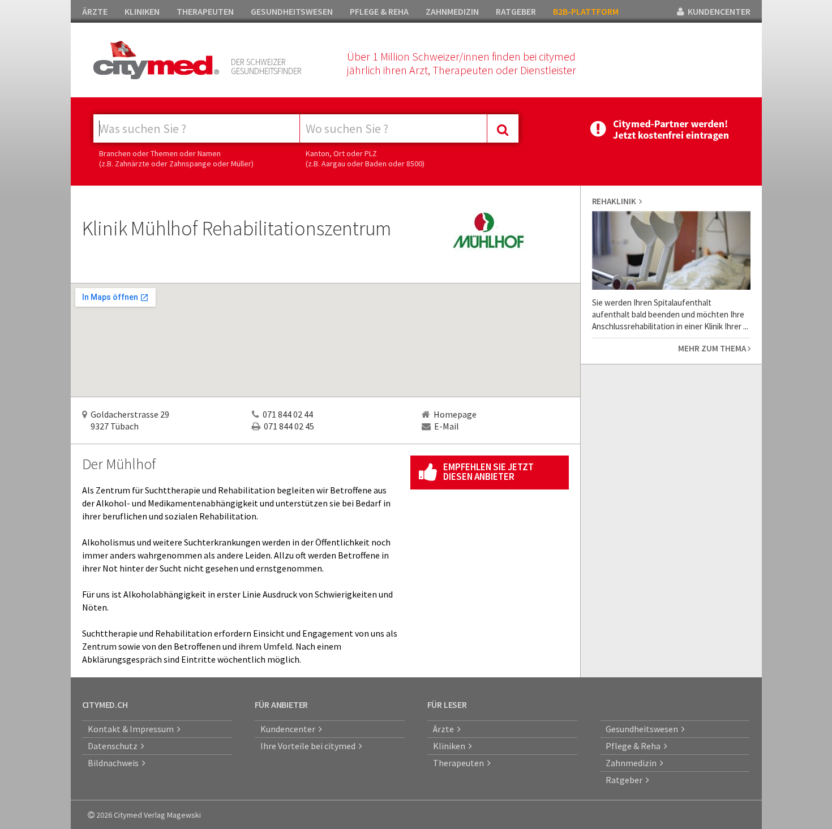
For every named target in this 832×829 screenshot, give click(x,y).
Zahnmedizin (633, 762)
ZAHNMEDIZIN (452, 11)
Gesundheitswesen (643, 728)
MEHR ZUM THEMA (713, 348)
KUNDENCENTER (717, 11)
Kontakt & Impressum (132, 728)
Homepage (455, 414)
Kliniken (451, 745)
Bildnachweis (115, 762)
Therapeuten (460, 762)
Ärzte (445, 728)
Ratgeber (626, 779)
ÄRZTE (95, 11)
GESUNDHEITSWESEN (292, 11)
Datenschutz (114, 745)
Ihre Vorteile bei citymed (309, 745)
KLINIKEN (142, 11)
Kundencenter (289, 728)
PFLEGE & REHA (379, 11)
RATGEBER (516, 11)
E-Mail (446, 426)
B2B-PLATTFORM (586, 11)
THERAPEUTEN (205, 11)
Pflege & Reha (635, 745)
